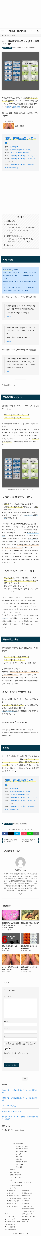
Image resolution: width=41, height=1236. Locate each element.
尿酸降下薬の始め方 (13, 1201)
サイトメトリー (9, 1214)
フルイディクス (9, 1216)
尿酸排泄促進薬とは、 (15, 236)
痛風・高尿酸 (7, 47)
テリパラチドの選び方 (16, 1185)
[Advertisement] (20, 14)
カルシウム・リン (27, 1206)
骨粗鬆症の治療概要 (15, 1175)
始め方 (9, 107)
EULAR (9, 316)
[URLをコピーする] (36, 833)
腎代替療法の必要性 (28, 1208)
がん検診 (18, 1154)
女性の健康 (19, 1167)
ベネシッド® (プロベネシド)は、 (21, 241)
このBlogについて (27, 1214)
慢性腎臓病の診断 (27, 1193)
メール (7, 1029)
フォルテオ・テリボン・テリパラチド (20, 1182)
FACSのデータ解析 (10, 1229)
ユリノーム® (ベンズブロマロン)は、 (22, 239)
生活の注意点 (26, 1198)
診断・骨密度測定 (15, 1172)
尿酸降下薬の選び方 (13, 1203)
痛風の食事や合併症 (13, 1195)
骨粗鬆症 (12, 1169)
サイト (6, 1036)
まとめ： (10, 245)
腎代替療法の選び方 (28, 1211)
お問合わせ (25, 1221)
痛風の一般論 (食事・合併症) (20, 150)
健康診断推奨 (19, 1143)
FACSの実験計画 (10, 1224)
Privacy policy (25, 1219)
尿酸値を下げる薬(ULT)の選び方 (23, 158)
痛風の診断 (14, 147)
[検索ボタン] (38, 31)
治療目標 (16, 107)
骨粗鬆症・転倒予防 (21, 1161)
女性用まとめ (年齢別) (22, 1148)
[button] (5, 833)
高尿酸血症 (23, 823)
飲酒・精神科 (19, 1164)
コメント (7, 996)
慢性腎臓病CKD (26, 1190)
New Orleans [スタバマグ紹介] (12, 1111)
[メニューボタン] (2, 31)
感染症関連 (19, 1159)
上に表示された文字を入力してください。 (17, 1053)
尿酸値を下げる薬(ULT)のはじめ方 (24, 156)
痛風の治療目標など (13, 1206)
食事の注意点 (26, 1195)
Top (14, 1143)
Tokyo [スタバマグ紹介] (9, 1106)
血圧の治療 (25, 1201)
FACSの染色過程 (10, 1227)
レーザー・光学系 (10, 1219)
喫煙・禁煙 (19, 1156)
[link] (20, 894)
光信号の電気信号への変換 (12, 1221)
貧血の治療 (25, 1203)
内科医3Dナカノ (20, 870)
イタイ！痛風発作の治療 (20, 153)
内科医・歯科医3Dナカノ (20, 31)
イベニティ (13, 1188)
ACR (8, 371)
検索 (24, 1078)
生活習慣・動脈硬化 (21, 1151)
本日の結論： (12, 221)
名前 (6, 1021)
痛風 (17, 823)
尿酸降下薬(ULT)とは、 (15, 224)
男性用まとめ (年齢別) (22, 1146)
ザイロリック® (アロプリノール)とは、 (23, 227)
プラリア (12, 1180)
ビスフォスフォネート (16, 1177)
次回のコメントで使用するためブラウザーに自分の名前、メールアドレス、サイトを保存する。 (21, 1043)
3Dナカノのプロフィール (29, 1216)
